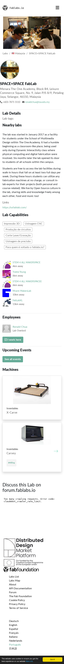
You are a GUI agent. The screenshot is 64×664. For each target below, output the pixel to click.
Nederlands (15, 640)
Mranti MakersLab (22, 291)
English (13, 625)
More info (29, 661)
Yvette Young (19, 272)
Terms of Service (18, 608)
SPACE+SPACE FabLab (42, 53)
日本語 (13, 648)
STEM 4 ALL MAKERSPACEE (27, 281)
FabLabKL (17, 300)
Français (14, 633)
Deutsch (14, 621)
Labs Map (14, 580)
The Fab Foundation (20, 596)
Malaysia (19, 53)
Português (15, 644)
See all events (13, 359)
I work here (14, 339)
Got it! (52, 659)
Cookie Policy (17, 600)
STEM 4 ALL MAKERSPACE (26, 262)
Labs (5, 53)
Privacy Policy (17, 604)
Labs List (14, 576)
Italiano (13, 637)
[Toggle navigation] (57, 7)
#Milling (11, 463)
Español (13, 629)
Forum (12, 592)
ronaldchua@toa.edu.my (37, 102)
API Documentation (20, 588)
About (12, 584)
